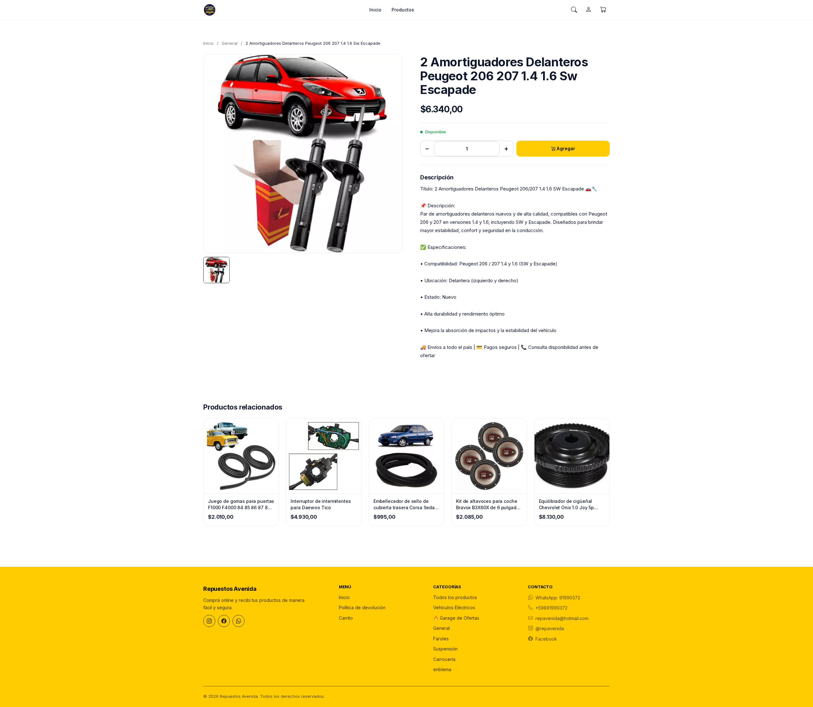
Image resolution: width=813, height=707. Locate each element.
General (230, 43)
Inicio (375, 9)
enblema (442, 669)
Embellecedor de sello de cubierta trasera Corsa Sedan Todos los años (405, 504)
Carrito (346, 618)
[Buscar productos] (574, 10)
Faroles (441, 638)
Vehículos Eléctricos (454, 607)
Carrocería (444, 659)
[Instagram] (209, 621)
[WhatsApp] (238, 621)
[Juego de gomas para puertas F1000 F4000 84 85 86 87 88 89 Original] (241, 456)
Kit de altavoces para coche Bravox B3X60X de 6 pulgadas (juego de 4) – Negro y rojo (488, 504)
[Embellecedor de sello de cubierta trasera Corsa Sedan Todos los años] (406, 456)
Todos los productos (455, 597)
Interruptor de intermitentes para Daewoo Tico (321, 504)
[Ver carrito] (603, 10)
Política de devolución (362, 607)
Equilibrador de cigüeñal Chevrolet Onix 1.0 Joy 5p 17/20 (566, 504)
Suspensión (445, 648)
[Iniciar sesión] (588, 10)
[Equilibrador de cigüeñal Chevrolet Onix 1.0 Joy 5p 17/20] (571, 456)
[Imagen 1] (216, 270)
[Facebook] (224, 621)
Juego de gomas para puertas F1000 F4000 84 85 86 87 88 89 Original (241, 504)
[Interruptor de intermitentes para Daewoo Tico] (323, 456)
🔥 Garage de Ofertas (456, 618)
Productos (403, 9)
